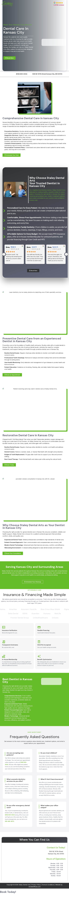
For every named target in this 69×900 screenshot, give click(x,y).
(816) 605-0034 (10, 815)
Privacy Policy (36, 885)
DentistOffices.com (34, 887)
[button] (61, 4)
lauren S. (55, 247)
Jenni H (34, 247)
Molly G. (13, 247)
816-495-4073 (9, 821)
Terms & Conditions (48, 885)
